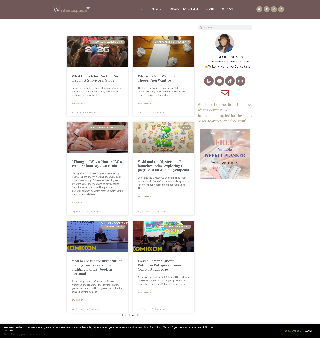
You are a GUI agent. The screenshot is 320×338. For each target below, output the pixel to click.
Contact (228, 9)
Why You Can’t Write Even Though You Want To (159, 78)
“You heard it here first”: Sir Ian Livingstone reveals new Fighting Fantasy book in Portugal (97, 267)
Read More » (78, 103)
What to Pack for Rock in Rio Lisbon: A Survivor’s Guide (95, 78)
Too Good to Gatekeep (184, 9)
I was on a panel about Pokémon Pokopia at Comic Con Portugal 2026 (160, 264)
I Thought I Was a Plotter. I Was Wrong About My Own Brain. (97, 163)
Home (140, 9)
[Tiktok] (281, 9)
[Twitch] (209, 81)
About (210, 9)
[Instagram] (274, 9)
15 (138, 314)
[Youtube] (259, 9)
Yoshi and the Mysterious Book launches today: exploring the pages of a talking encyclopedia (163, 165)
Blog (155, 9)
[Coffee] (267, 9)
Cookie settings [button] (292, 330)
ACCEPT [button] (309, 330)
